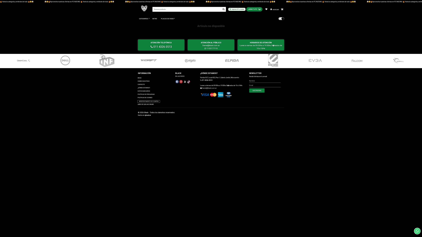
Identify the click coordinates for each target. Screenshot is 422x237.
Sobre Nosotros (144, 81)
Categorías (143, 19)
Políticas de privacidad (146, 94)
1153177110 (212, 48)
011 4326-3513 (162, 46)
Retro (154, 19)
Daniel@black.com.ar (211, 45)
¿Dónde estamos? (144, 88)
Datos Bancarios (144, 91)
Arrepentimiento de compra (148, 101)
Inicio (139, 78)
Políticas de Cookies (145, 97)
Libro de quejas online (146, 104)
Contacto (141, 84)
